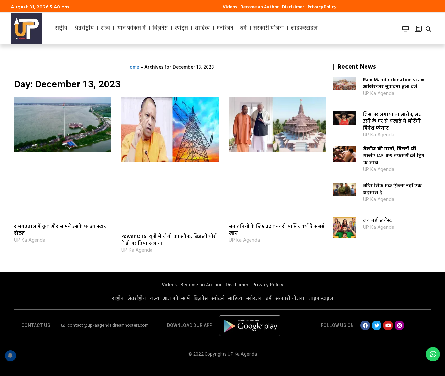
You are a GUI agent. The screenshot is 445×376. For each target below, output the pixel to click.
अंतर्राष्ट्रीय (84, 28)
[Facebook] (365, 325)
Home (132, 67)
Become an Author (259, 7)
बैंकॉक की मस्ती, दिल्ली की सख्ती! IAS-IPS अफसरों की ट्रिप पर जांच (393, 156)
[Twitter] (376, 325)
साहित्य (202, 28)
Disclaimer (293, 7)
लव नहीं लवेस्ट (377, 221)
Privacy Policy (322, 7)
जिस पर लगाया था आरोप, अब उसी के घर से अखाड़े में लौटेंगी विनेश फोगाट (392, 121)
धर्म (243, 28)
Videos (230, 7)
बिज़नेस (160, 28)
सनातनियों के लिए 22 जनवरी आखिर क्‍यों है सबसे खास (277, 230)
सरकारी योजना (268, 28)
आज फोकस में (131, 28)
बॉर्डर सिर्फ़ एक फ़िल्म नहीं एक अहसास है (392, 189)
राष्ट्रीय (61, 28)
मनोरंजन (225, 28)
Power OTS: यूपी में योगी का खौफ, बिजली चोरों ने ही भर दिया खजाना (169, 240)
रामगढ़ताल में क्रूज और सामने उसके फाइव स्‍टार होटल (60, 230)
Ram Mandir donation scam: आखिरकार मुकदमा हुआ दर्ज (394, 83)
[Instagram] (399, 325)
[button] (428, 29)
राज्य (105, 28)
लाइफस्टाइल (304, 28)
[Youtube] (388, 325)
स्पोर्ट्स (181, 28)
